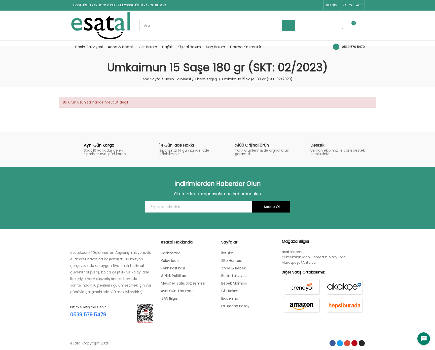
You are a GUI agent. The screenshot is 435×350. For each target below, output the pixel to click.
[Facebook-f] (286, 5)
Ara (288, 25)
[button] (331, 5)
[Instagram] (318, 5)
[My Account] (362, 25)
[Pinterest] (310, 5)
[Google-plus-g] (302, 5)
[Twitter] (294, 5)
